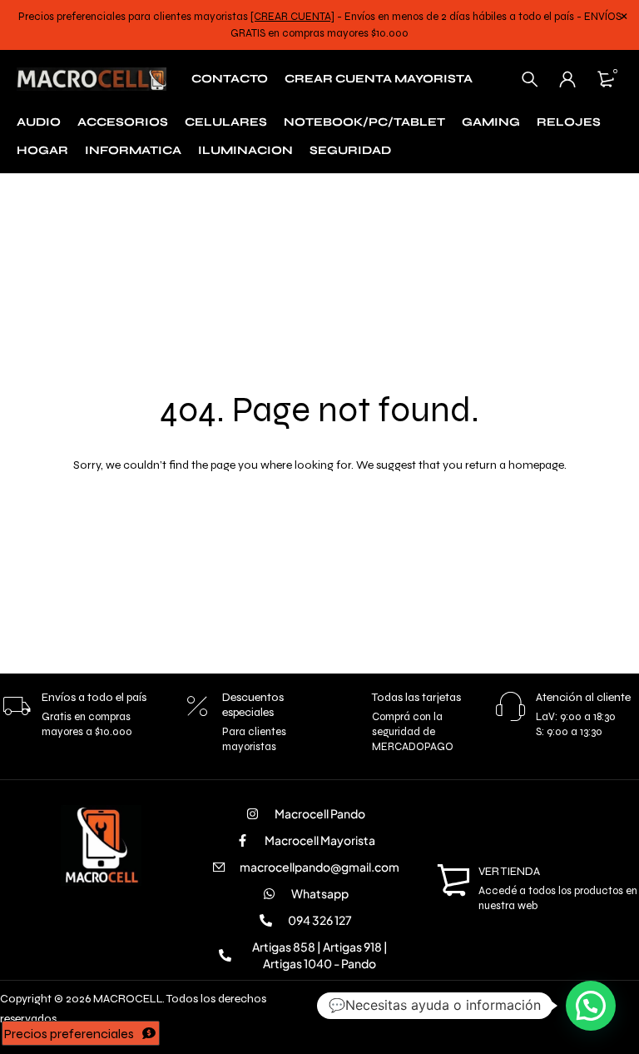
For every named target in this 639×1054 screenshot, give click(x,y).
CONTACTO (229, 79)
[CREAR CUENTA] (292, 16)
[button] (591, 1006)
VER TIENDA (509, 871)
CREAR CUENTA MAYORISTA (379, 79)
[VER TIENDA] (453, 880)
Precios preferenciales (69, 1034)
